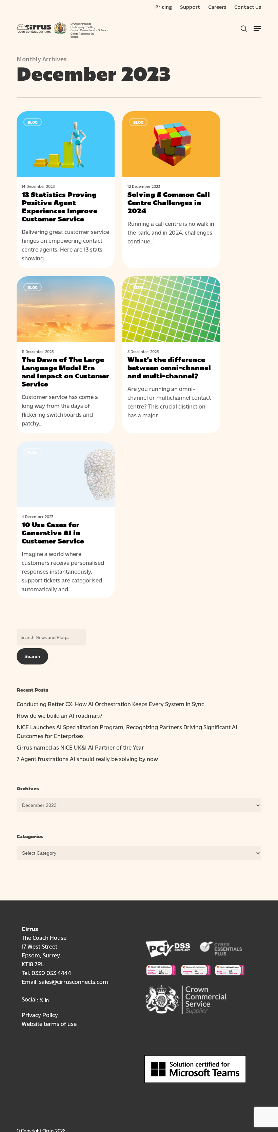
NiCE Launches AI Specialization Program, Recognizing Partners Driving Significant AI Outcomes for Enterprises (127, 731)
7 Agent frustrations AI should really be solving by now (87, 758)
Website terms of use (49, 1023)
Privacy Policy (40, 1014)
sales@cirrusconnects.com (73, 981)
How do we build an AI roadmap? (59, 715)
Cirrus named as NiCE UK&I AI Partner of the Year (80, 747)
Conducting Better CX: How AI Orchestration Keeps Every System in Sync (110, 703)
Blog (32, 122)
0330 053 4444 (51, 972)
